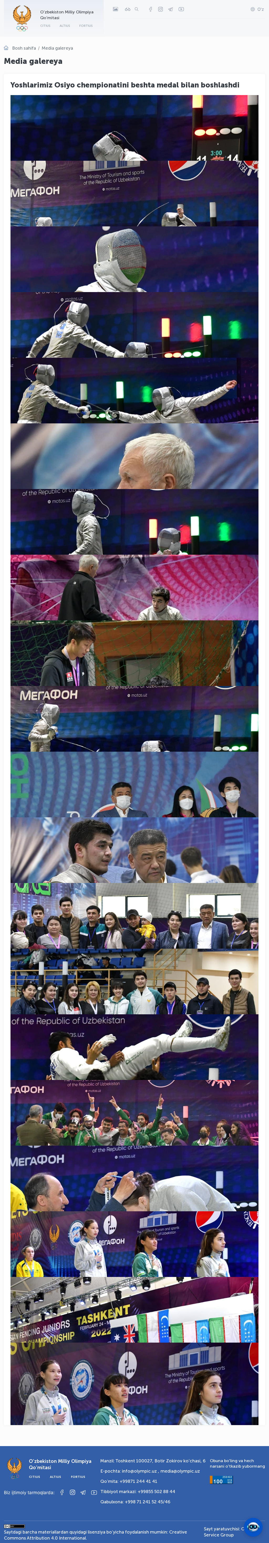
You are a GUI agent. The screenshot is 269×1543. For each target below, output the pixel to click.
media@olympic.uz (180, 1471)
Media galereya (57, 48)
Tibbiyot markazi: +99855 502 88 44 (137, 1491)
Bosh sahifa (24, 48)
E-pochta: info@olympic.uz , (129, 1471)
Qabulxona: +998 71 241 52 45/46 (135, 1501)
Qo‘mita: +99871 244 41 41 (128, 1481)
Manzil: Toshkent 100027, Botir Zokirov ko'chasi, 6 (153, 1460)
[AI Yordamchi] (253, 1527)
